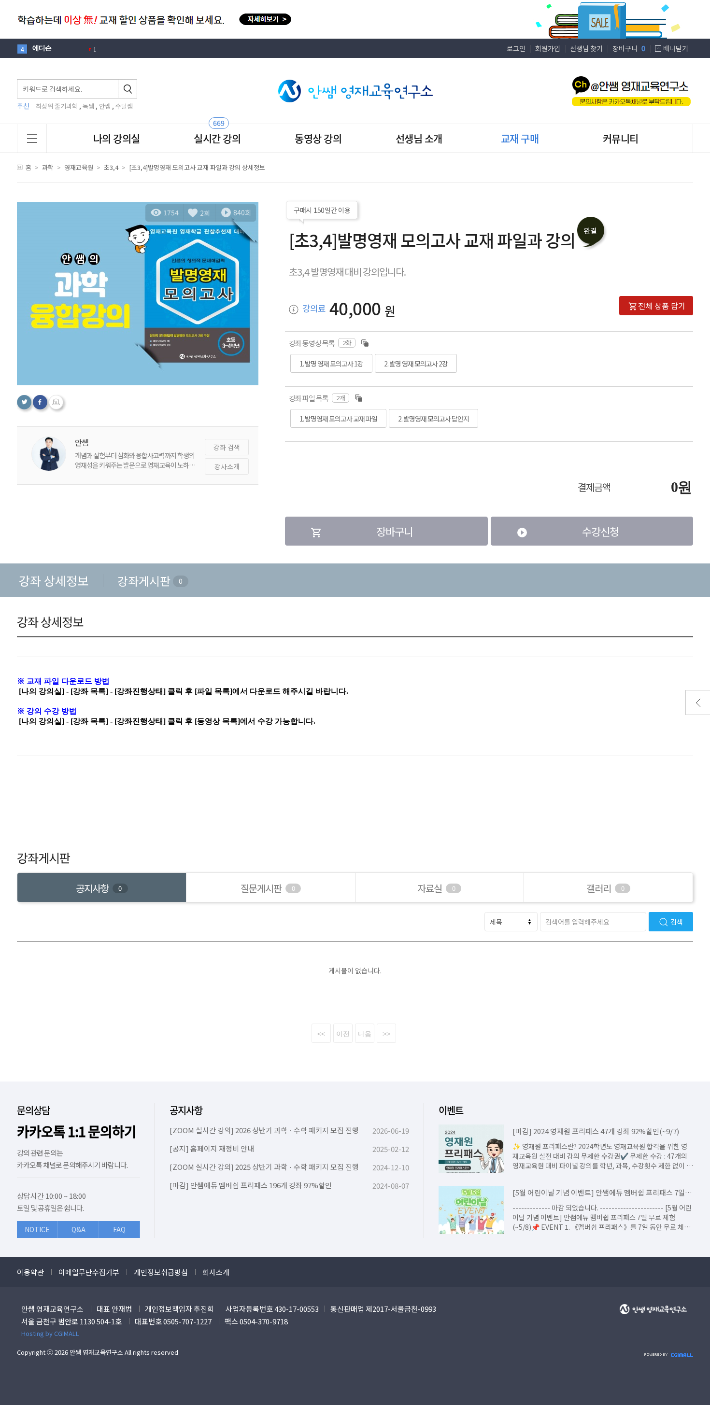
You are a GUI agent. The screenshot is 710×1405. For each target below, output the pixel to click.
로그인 (516, 48)
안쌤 (105, 106)
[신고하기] (56, 402)
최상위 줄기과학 (57, 106)
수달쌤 (124, 106)
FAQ (119, 1229)
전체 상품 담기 (661, 305)
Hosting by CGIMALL (50, 1333)
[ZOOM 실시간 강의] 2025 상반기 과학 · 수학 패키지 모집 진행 (264, 1167)
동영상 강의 (318, 138)
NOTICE (37, 1229)
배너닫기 (675, 48)
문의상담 (33, 1110)
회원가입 (547, 48)
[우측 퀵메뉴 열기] (697, 702)
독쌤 (88, 106)
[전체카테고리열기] (32, 138)
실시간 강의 (217, 138)
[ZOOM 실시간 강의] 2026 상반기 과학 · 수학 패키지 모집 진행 (264, 1130)
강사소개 (227, 466)
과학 (48, 167)
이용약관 (30, 1272)
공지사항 (186, 1110)
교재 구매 (520, 138)
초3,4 (111, 167)
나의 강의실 (116, 138)
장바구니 (628, 48)
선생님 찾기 (586, 48)
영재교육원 (78, 167)
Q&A (78, 1229)
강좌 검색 (226, 447)
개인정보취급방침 (161, 1272)
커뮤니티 (621, 138)
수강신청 (600, 531)
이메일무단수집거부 (88, 1272)
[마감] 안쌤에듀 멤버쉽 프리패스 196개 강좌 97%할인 (251, 1185)
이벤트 (451, 1110)
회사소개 (215, 1272)
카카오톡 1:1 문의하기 (76, 1131)
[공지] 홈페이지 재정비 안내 (212, 1148)
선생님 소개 (419, 138)
